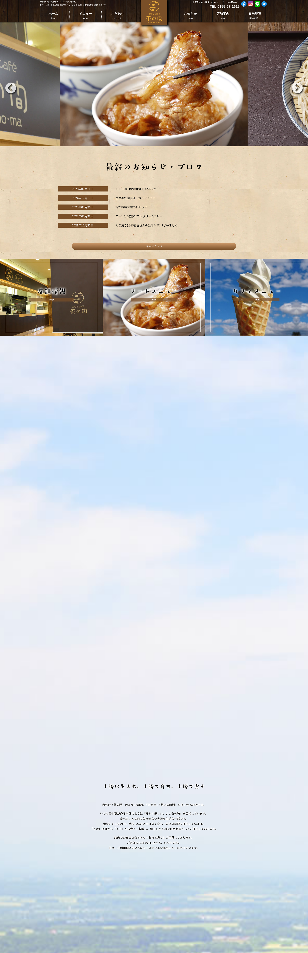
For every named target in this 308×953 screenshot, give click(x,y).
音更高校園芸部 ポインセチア (135, 198)
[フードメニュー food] (154, 261)
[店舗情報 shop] (51, 261)
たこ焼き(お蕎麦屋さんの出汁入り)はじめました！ (147, 225)
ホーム (53, 15)
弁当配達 (254, 15)
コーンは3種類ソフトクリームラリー (138, 216)
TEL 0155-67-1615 (225, 6)
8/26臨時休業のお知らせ (131, 207)
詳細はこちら (154, 246)
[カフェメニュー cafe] (256, 261)
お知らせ (190, 15)
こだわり (117, 15)
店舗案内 (222, 15)
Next (293, 84)
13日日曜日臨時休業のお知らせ (135, 189)
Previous (6, 84)
